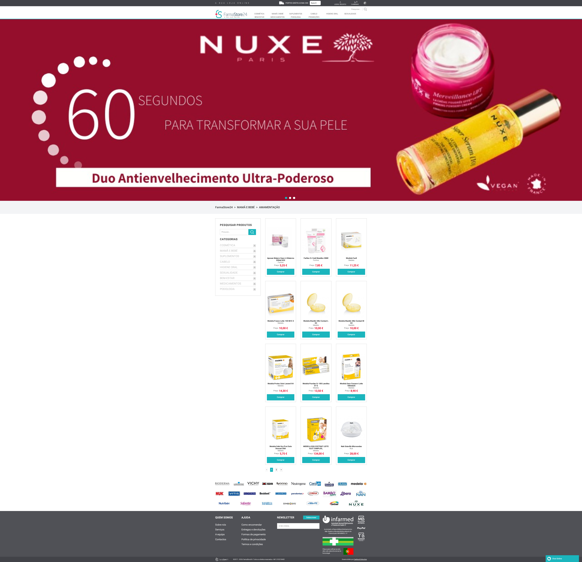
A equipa (220, 534)
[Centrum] (334, 503)
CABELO (314, 14)
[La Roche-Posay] (239, 484)
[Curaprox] (281, 493)
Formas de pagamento (253, 534)
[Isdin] (267, 484)
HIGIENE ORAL (332, 14)
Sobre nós (220, 524)
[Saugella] (267, 503)
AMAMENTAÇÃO (269, 207)
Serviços (219, 529)
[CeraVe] (315, 484)
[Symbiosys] (289, 503)
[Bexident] (265, 493)
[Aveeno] (282, 484)
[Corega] (313, 493)
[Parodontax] (297, 493)
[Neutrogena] (298, 483)
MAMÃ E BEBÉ (277, 14)
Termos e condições (252, 544)
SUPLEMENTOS (295, 14)
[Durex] (343, 483)
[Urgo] (329, 484)
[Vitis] (234, 493)
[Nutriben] (224, 503)
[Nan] (360, 493)
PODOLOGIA (296, 17)
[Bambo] (330, 493)
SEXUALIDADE (350, 14)
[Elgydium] (250, 493)
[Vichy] (253, 484)
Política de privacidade (253, 539)
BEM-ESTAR (259, 17)
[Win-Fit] (313, 503)
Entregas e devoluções (253, 529)
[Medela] (359, 484)
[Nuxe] (356, 503)
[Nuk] (220, 493)
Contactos (220, 539)
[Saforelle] (245, 503)
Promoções (314, 17)
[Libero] (345, 493)
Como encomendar (251, 524)
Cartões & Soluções (360, 559)
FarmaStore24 (224, 207)
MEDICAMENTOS (277, 17)
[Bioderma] (222, 484)
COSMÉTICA (259, 14)
